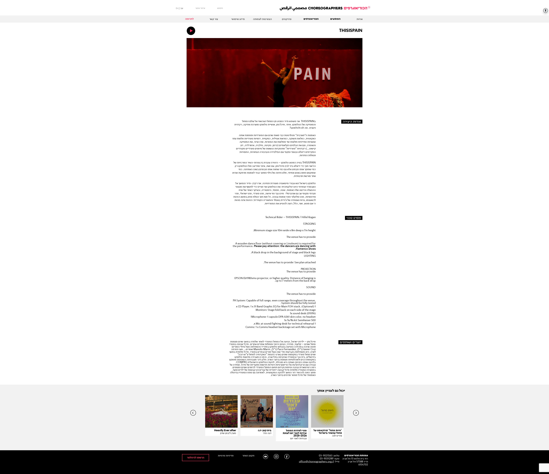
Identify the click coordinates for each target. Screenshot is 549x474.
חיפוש (220, 8)
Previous (193, 417)
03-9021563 (325, 455)
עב (181, 8)
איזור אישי (200, 8)
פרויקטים (287, 19)
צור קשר (213, 19)
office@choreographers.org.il (316, 461)
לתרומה (189, 19)
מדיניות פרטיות (226, 455)
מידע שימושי (238, 19)
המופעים (335, 19)
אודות (360, 19)
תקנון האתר (248, 455)
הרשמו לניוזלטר (195, 457)
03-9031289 (326, 458)
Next (356, 417)
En (177, 8)
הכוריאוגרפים (311, 19)
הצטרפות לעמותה (262, 19)
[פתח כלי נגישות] (545, 10)
